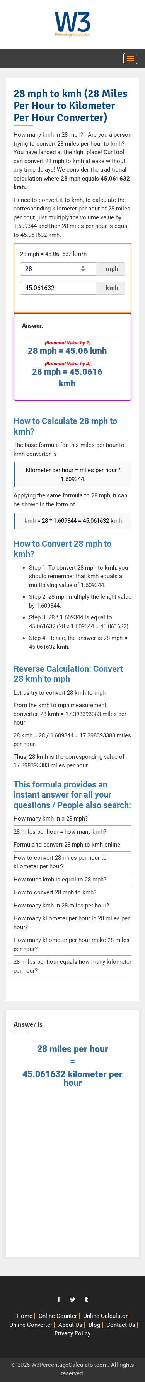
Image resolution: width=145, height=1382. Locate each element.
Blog (94, 1324)
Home (24, 1315)
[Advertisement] (72, 1176)
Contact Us (120, 1324)
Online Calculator (105, 1315)
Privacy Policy (72, 1333)
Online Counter (58, 1315)
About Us (70, 1324)
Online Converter (30, 1324)
